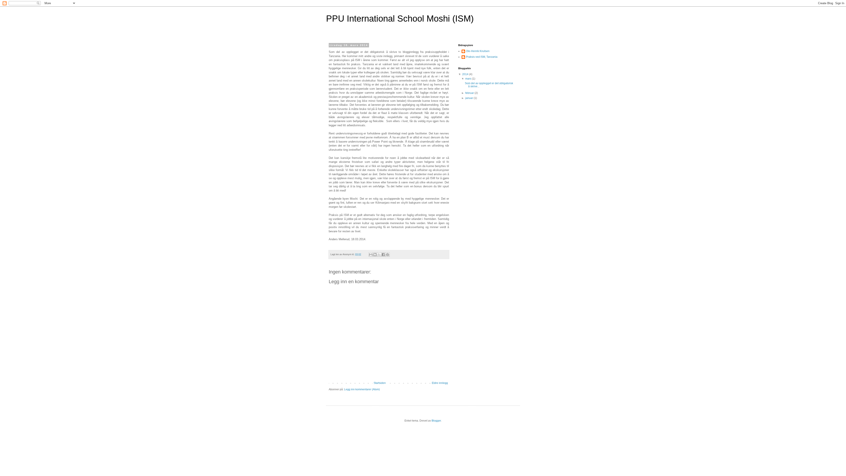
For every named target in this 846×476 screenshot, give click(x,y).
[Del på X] (379, 254)
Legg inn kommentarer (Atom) (362, 389)
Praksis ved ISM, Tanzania (481, 56)
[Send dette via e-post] (371, 254)
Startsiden (380, 383)
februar (470, 93)
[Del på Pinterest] (387, 254)
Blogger (436, 420)
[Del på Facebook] (383, 254)
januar (469, 98)
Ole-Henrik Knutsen (478, 51)
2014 (465, 74)
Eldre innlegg (440, 383)
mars (468, 78)
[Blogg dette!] (375, 254)
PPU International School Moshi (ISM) (400, 18)
